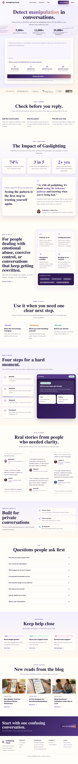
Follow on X (52, 742)
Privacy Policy (67, 742)
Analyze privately (38, 76)
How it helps (32, 2)
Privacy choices (68, 747)
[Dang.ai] (69, 91)
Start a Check (63, 2)
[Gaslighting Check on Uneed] (59, 91)
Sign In (73, 2)
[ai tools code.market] (35, 91)
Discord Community (39, 744)
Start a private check (68, 726)
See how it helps (6, 281)
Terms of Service (68, 744)
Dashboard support (39, 742)
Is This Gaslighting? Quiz (40, 749)
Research (41, 2)
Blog (20, 747)
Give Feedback (53, 744)
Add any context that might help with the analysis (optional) (25, 62)
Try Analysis (22, 742)
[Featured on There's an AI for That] (22, 91)
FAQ (48, 2)
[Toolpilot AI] (47, 91)
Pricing (21, 744)
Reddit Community (38, 747)
